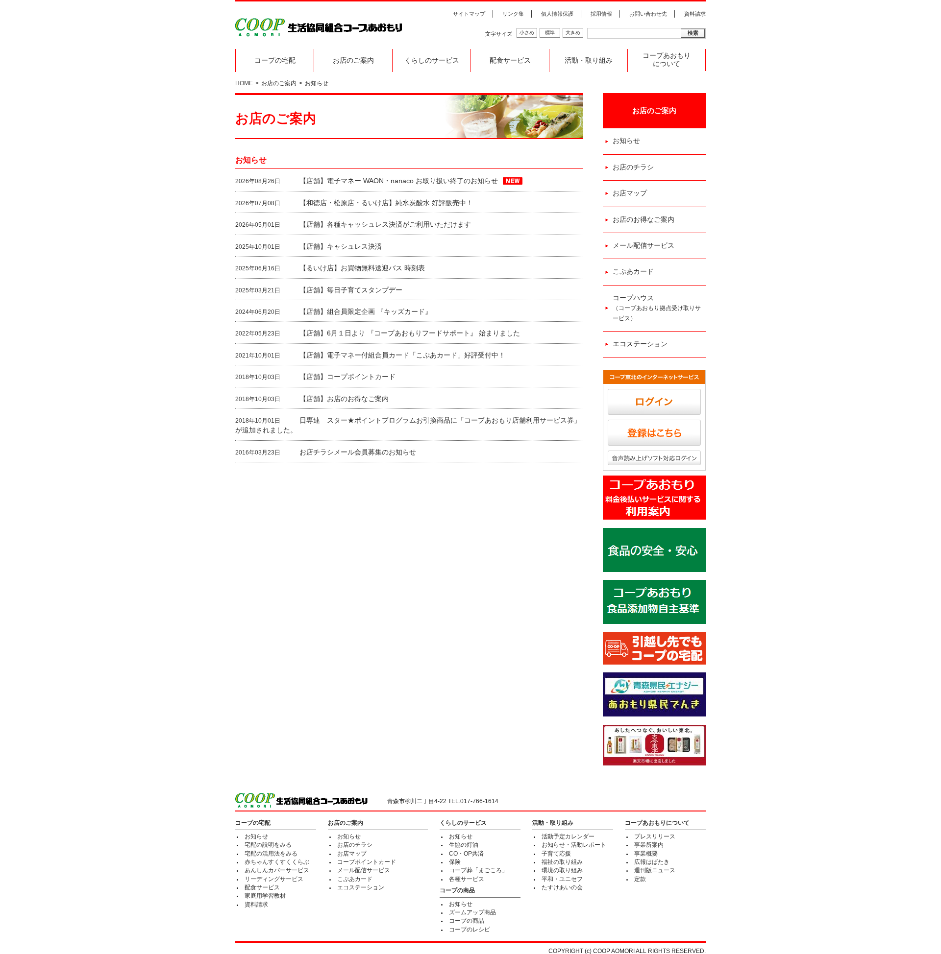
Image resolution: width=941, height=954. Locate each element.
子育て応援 (556, 854)
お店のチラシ (633, 167)
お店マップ (630, 193)
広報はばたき (651, 862)
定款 (640, 879)
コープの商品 (457, 890)
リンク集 (513, 14)
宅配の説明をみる (268, 845)
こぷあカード (633, 271)
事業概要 (646, 854)
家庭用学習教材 (265, 896)
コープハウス (657, 307)
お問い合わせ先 (648, 14)
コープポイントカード (366, 862)
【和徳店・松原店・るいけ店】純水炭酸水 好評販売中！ (386, 203)
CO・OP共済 (466, 854)
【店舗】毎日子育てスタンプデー (350, 290)
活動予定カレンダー (568, 836)
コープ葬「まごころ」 (478, 870)
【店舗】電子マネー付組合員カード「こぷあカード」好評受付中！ (402, 355)
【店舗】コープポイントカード (347, 377)
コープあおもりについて (667, 60)
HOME (244, 83)
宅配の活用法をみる (271, 854)
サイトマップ (469, 14)
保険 (455, 862)
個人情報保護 (557, 14)
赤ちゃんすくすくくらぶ (277, 862)
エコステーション (640, 344)
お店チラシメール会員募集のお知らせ (357, 452)
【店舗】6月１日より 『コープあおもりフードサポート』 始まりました (409, 333)
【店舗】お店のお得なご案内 (344, 399)
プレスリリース (654, 836)
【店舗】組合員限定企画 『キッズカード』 (365, 311)
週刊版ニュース (654, 870)
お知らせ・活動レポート (574, 845)
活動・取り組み (589, 60)
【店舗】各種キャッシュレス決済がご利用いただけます (385, 224)
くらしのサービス (431, 60)
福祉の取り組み (562, 862)
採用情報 (601, 14)
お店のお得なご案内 (643, 219)
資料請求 (695, 14)
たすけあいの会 (562, 887)
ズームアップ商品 (472, 912)
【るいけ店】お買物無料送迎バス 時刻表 (362, 268)
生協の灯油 (463, 845)
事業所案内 (649, 845)
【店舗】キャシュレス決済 (340, 246)
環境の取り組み (562, 870)
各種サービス (466, 879)
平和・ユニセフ (562, 879)
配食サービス (510, 60)
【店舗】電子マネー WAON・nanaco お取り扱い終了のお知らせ (398, 181)
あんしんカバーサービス (277, 870)
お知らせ (626, 140)
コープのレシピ (469, 929)
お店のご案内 (353, 60)
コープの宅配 (275, 60)
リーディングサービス (274, 879)
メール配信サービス (643, 245)
